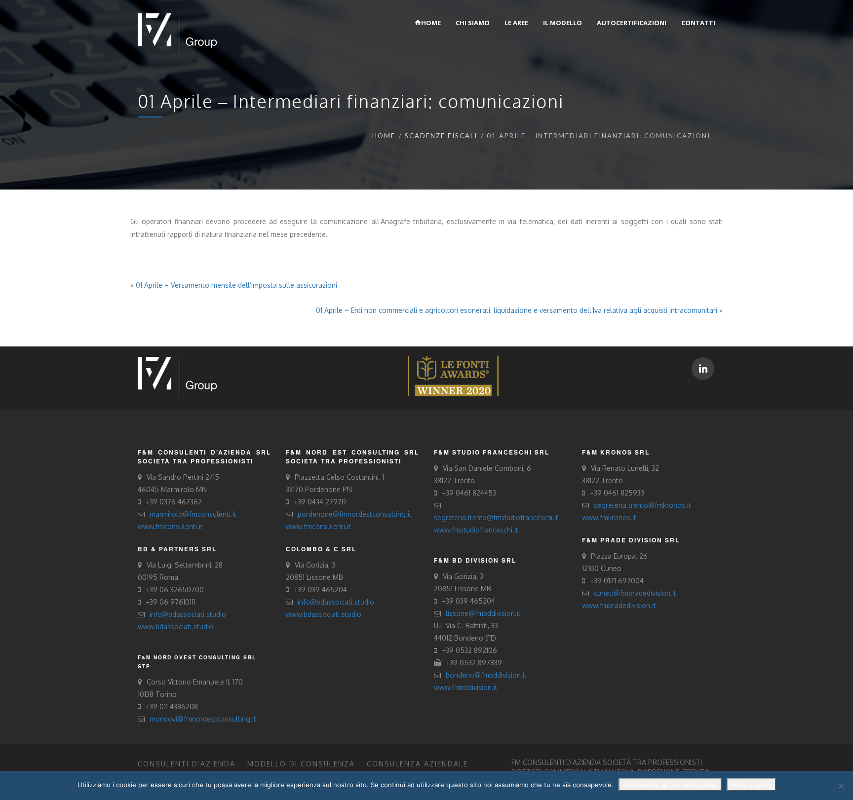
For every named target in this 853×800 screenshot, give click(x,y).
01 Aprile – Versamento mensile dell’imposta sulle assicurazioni (236, 285)
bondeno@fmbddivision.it (486, 675)
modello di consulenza (301, 764)
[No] (841, 786)
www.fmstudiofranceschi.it (476, 530)
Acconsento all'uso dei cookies (670, 785)
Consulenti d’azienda (186, 764)
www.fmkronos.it (609, 517)
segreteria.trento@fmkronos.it (642, 505)
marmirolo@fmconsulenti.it (193, 514)
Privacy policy (751, 785)
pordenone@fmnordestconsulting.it (355, 514)
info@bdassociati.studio (188, 614)
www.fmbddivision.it (466, 687)
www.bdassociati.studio (175, 626)
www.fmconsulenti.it (170, 526)
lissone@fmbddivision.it (483, 613)
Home (383, 136)
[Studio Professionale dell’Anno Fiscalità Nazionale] (453, 376)
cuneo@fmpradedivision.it (635, 593)
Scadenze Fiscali (441, 136)
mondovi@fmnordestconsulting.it (203, 719)
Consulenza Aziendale (417, 764)
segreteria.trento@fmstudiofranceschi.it (496, 517)
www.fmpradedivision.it (619, 605)
